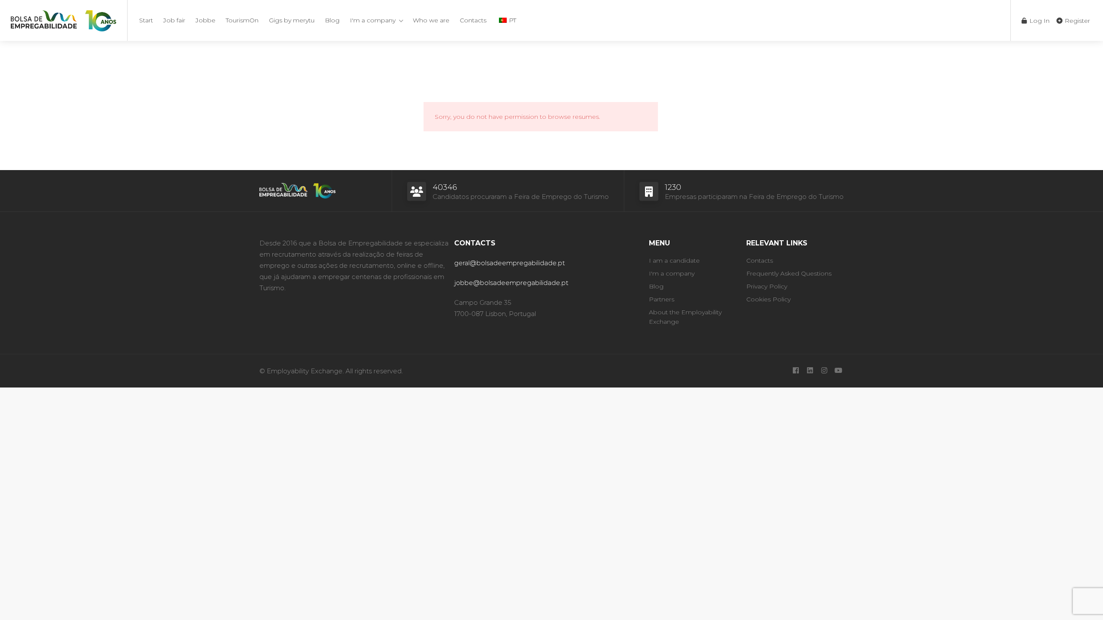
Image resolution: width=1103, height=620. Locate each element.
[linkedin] (809, 371)
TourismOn (242, 20)
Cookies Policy (768, 299)
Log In (1039, 21)
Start (146, 20)
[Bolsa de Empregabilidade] (63, 19)
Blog (332, 20)
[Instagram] (824, 371)
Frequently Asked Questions (789, 273)
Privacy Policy (766, 286)
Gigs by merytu (292, 20)
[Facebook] (795, 371)
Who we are (431, 20)
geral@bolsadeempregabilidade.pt (509, 263)
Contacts (473, 20)
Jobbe (205, 20)
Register (1076, 21)
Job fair (174, 20)
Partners (661, 299)
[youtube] (838, 371)
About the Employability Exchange (685, 317)
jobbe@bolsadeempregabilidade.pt (511, 283)
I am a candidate (674, 260)
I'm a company (373, 20)
